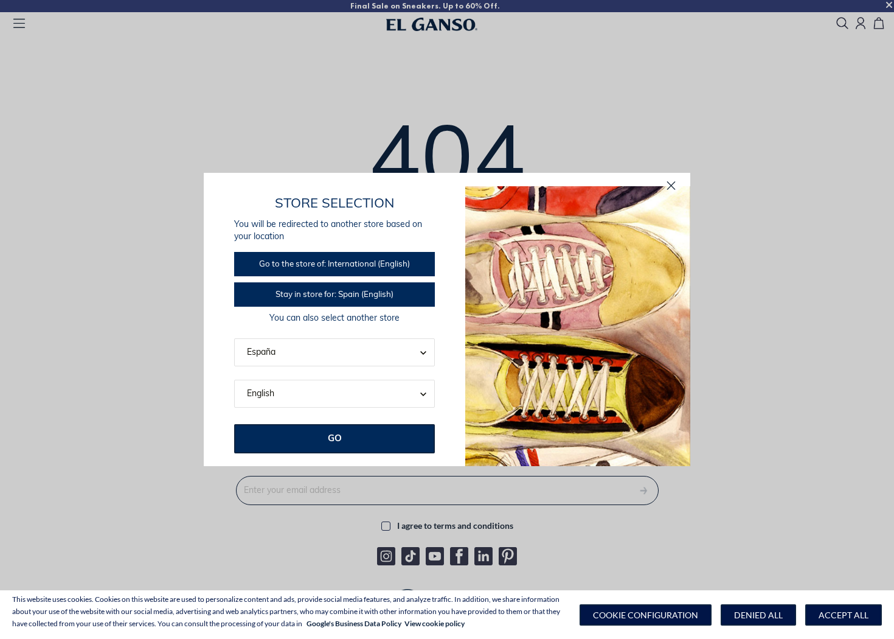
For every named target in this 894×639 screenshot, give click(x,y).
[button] (646, 615)
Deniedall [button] (758, 615)
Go (335, 439)
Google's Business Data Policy (354, 623)
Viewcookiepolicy (434, 623)
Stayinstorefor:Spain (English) (334, 295)
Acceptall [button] (843, 615)
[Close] (671, 186)
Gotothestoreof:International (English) (334, 264)
